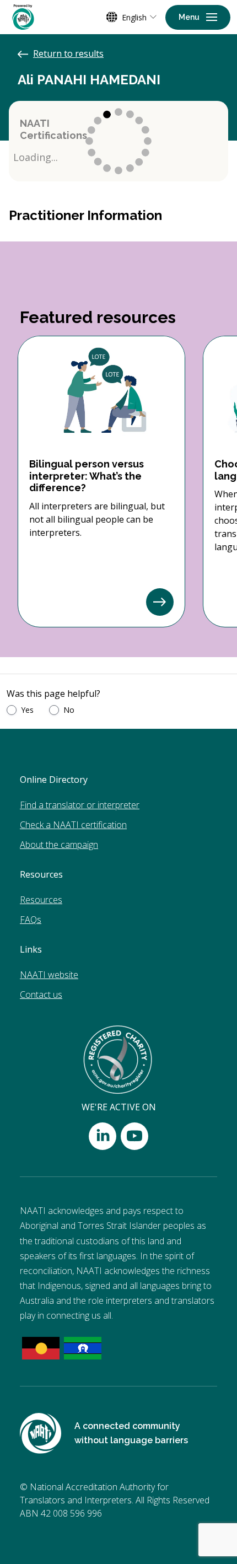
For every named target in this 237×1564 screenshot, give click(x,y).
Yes (27, 710)
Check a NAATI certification (73, 825)
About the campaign (59, 845)
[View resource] (160, 602)
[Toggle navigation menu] (197, 17)
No (68, 710)
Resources (41, 900)
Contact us (41, 994)
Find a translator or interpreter (79, 805)
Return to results (68, 53)
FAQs (30, 919)
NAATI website (49, 975)
